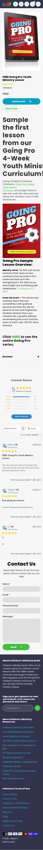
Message (8, 616)
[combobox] (30, 435)
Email (6, 594)
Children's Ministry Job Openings (20, 761)
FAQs (5, 816)
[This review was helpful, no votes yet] (34, 480)
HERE (16, 337)
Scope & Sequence (13, 757)
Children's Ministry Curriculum (18, 727)
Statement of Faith (13, 821)
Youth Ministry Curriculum (16, 736)
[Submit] (37, 708)
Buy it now (11, 108)
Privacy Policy (10, 794)
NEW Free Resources (13, 778)
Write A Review (21, 416)
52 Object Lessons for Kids (17, 752)
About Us (7, 812)
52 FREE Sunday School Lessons (19, 740)
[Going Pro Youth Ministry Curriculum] (21, 257)
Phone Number (10, 605)
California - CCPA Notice (16, 803)
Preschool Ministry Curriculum (18, 731)
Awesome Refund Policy (15, 807)
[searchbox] (11, 428)
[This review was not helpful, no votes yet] (38, 480)
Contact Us (9, 825)
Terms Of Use (10, 798)
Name (6, 584)
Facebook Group (12, 766)
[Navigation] (38, 4)
